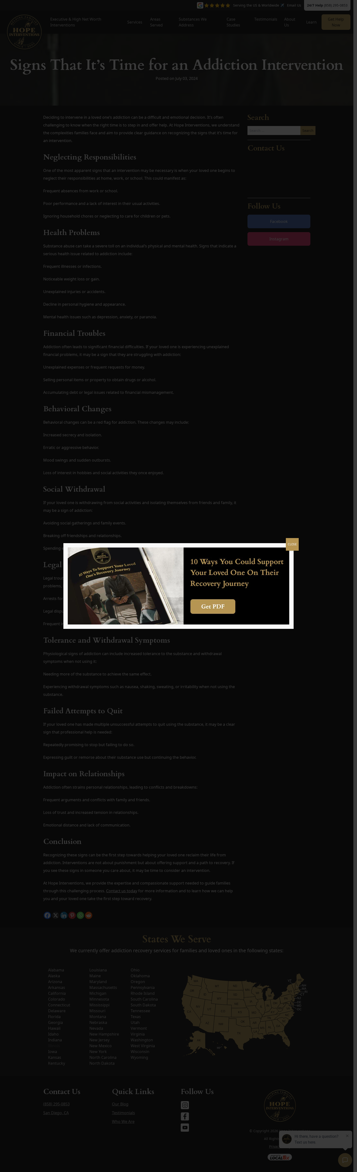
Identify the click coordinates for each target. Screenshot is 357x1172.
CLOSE (292, 544)
